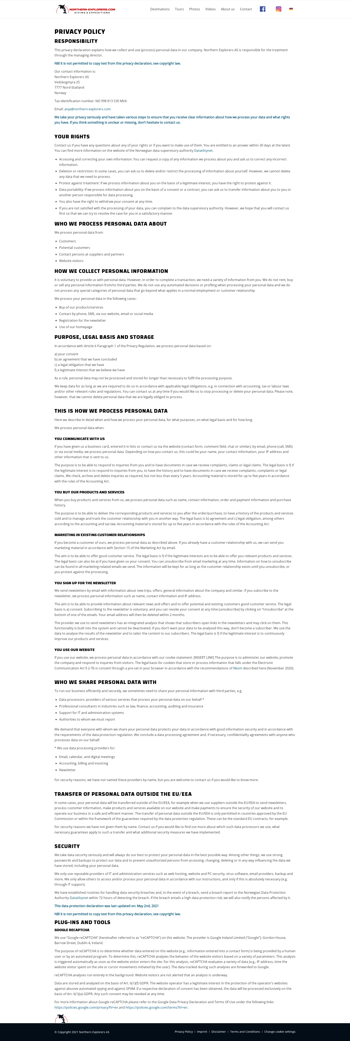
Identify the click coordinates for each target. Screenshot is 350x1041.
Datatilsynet (203, 150)
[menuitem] (160, 9)
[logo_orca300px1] (84, 9)
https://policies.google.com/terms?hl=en (156, 1007)
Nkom (237, 668)
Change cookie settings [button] (280, 1032)
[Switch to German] (291, 9)
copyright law (169, 63)
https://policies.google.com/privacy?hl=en (86, 1007)
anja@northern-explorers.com (87, 109)
